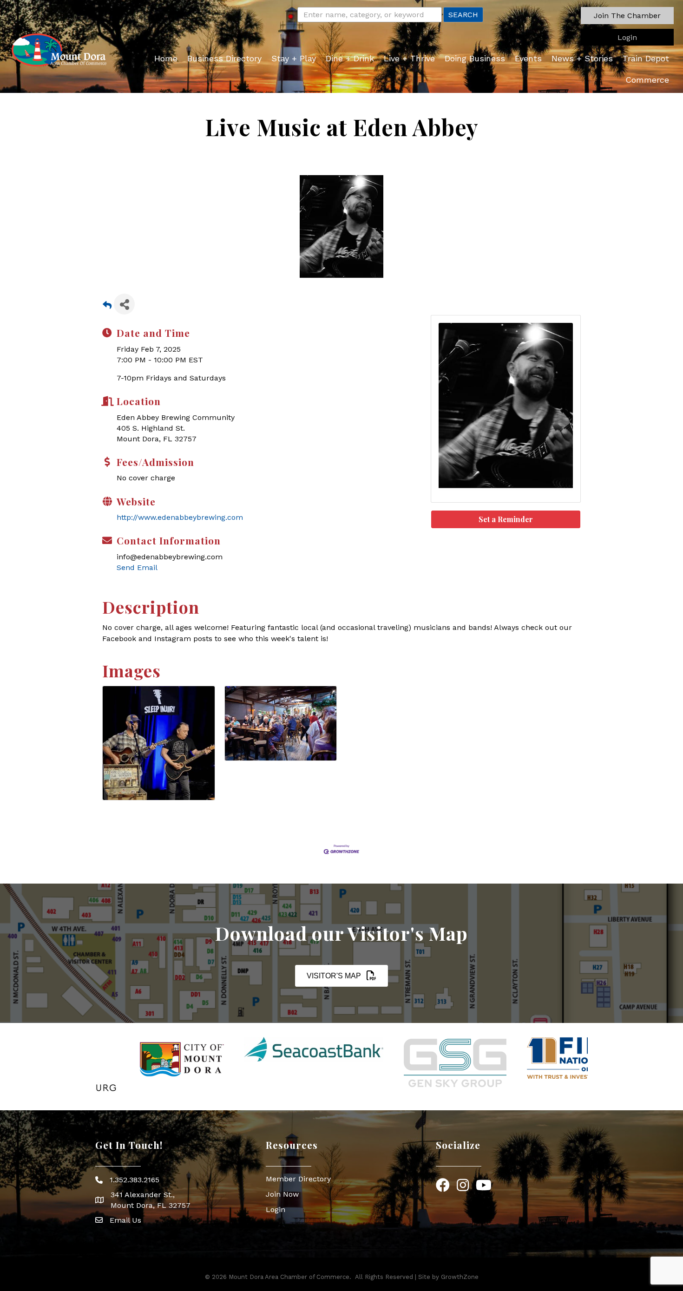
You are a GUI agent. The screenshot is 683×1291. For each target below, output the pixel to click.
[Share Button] (124, 304)
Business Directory (224, 58)
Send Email (137, 567)
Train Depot (646, 58)
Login (275, 1209)
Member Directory (298, 1178)
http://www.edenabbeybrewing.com (180, 517)
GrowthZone (460, 1276)
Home (165, 58)
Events (528, 58)
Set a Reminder (506, 519)
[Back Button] (107, 307)
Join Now (282, 1194)
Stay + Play (293, 58)
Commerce (647, 80)
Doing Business (475, 58)
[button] (627, 15)
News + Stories (582, 58)
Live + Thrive (409, 58)
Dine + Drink (350, 58)
